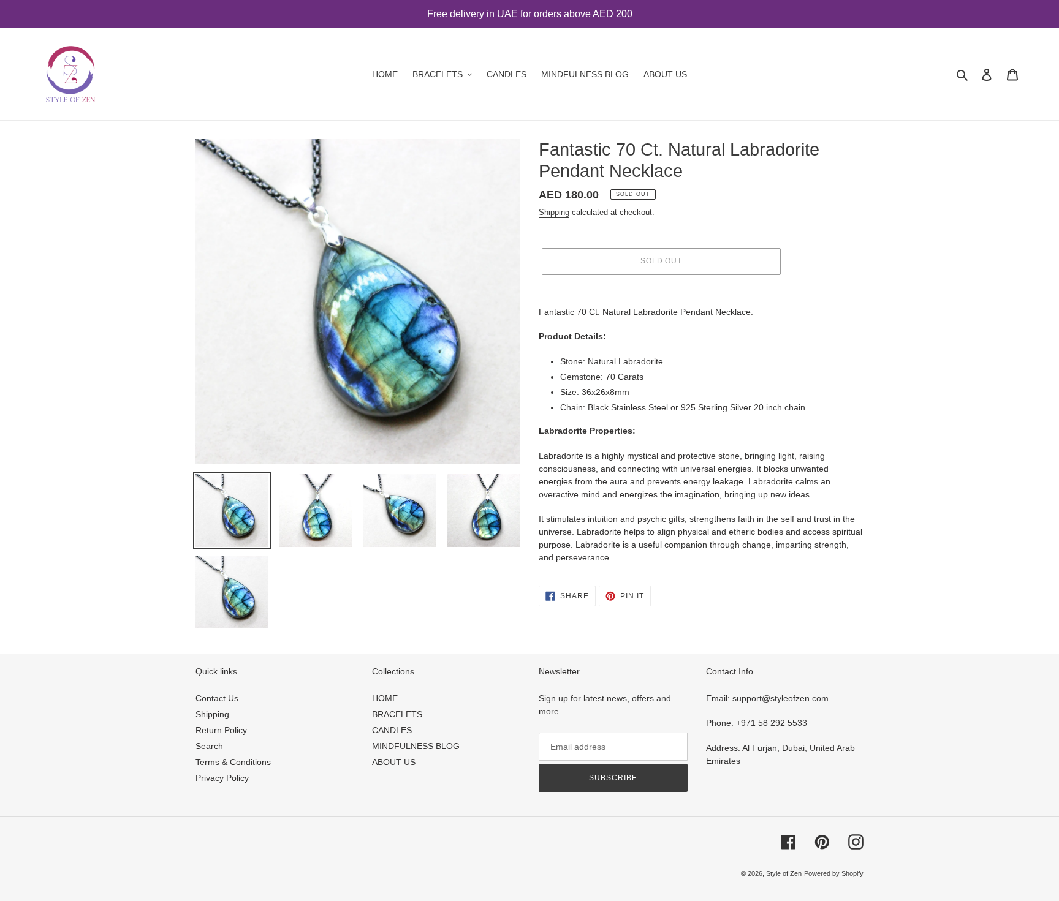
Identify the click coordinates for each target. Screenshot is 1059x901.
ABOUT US (394, 762)
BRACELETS (397, 714)
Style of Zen (784, 873)
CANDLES (392, 730)
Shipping (554, 212)
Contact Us (216, 698)
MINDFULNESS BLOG (416, 746)
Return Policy (221, 730)
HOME (385, 698)
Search (209, 746)
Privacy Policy (222, 778)
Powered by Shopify (834, 873)
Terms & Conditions (233, 762)
